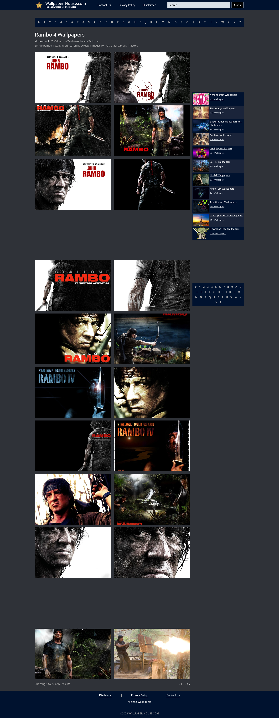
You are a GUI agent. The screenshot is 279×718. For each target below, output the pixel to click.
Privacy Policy (127, 5)
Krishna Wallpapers (139, 702)
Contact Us (104, 5)
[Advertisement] (112, 235)
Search (237, 4)
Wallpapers (40, 41)
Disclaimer (149, 5)
